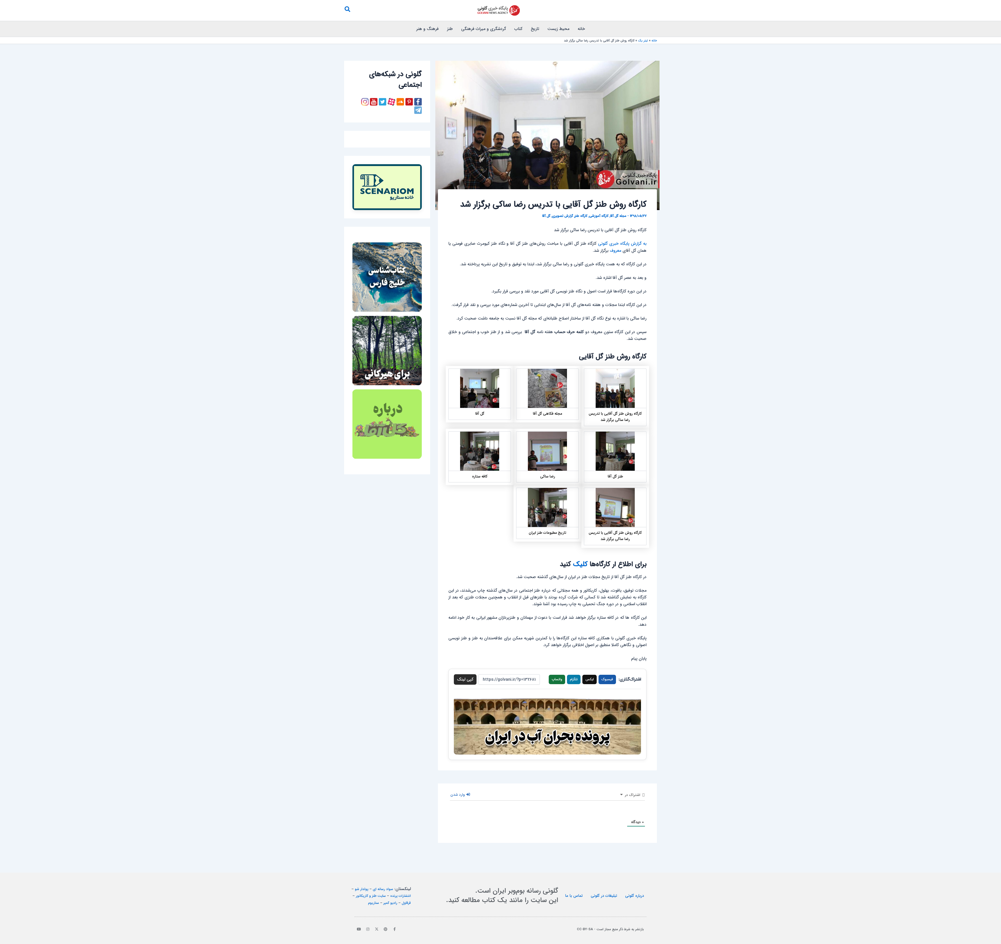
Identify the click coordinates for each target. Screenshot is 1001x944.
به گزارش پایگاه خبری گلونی (622, 243)
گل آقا (546, 216)
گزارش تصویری (562, 216)
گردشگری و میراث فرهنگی (483, 29)
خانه (581, 29)
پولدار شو (361, 889)
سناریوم (373, 903)
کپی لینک (465, 679)
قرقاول (406, 903)
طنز (450, 29)
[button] (347, 10)
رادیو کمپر (390, 903)
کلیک (580, 564)
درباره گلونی (634, 896)
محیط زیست (558, 29)
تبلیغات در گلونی (604, 896)
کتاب (518, 29)
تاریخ (535, 29)
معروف (615, 250)
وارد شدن (458, 795)
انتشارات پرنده (400, 896)
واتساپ (557, 679)
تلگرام (574, 679)
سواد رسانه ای (383, 889)
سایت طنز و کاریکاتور (371, 896)
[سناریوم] (387, 187)
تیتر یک (643, 40)
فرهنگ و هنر (427, 29)
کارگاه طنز (581, 216)
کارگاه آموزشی (598, 216)
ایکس (589, 679)
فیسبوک (607, 679)
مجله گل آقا (618, 216)
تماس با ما (574, 896)
